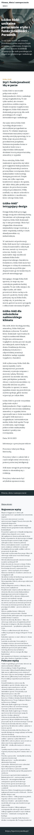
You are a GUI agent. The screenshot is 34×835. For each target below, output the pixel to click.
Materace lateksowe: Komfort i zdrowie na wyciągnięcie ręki (16, 574)
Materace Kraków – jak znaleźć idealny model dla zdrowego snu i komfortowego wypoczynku (15, 803)
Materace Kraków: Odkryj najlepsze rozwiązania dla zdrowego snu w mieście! (15, 808)
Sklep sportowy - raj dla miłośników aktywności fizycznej (13, 761)
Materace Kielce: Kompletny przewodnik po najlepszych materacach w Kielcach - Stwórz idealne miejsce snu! (17, 792)
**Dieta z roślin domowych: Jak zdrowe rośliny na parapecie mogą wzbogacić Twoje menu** (16, 633)
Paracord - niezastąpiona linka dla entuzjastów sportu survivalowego (13, 780)
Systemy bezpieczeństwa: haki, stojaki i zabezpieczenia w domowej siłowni (14, 541)
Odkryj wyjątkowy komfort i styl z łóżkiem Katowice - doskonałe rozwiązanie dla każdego (15, 814)
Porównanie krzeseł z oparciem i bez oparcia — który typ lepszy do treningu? (15, 569)
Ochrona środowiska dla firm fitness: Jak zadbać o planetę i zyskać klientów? (15, 738)
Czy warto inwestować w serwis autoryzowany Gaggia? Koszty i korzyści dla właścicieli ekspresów (16, 521)
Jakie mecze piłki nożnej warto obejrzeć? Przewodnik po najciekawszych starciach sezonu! (15, 679)
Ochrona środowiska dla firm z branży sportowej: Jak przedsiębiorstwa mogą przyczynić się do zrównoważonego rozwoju (17, 719)
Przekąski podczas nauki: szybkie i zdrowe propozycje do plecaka (15, 550)
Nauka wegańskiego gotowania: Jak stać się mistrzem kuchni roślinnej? (16, 665)
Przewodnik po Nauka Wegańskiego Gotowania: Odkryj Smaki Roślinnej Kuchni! (16, 669)
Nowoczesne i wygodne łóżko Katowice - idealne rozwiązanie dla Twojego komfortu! (16, 819)
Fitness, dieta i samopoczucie (15, 2)
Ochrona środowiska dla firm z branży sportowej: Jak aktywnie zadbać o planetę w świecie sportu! (16, 726)
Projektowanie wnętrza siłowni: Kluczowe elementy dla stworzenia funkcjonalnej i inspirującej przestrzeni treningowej (15, 592)
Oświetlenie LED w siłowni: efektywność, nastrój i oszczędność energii (15, 597)
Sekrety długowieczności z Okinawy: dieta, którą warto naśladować (16, 586)
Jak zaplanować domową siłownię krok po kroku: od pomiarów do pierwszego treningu (16, 537)
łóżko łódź (7, 79)
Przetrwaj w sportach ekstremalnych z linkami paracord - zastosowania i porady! (16, 776)
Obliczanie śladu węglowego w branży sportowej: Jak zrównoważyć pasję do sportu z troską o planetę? (14, 713)
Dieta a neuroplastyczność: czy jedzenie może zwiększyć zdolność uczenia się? (15, 546)
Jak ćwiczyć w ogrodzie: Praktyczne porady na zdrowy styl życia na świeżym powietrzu (16, 601)
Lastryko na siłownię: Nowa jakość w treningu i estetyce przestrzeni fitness (14, 642)
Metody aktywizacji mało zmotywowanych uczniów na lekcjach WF (16, 561)
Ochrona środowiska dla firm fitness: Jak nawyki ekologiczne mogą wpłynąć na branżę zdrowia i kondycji (16, 732)
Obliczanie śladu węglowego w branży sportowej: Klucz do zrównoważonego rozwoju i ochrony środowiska (14, 706)
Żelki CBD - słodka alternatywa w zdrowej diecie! (15, 746)
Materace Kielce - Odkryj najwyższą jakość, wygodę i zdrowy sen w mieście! (16, 798)
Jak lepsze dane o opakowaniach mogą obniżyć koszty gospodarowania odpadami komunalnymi (16, 528)
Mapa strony (6, 504)
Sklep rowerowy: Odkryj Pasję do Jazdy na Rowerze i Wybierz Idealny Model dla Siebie (16, 697)
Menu (4, 6)
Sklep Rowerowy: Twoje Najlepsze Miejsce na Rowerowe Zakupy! (16, 701)
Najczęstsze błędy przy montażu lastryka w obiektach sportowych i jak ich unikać (16, 646)
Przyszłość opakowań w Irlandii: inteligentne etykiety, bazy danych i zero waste (16, 533)
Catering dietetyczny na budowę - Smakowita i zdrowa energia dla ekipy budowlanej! (14, 652)
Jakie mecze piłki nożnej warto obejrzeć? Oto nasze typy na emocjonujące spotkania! (16, 673)
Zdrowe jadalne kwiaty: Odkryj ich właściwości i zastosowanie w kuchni (14, 612)
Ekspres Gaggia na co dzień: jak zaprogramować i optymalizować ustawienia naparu (17, 515)
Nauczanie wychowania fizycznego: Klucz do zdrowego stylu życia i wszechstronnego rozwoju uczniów (16, 555)
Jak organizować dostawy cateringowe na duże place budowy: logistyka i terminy (16, 657)
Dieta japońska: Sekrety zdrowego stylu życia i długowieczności (17, 582)
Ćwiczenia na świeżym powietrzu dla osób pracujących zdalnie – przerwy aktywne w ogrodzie (15, 607)
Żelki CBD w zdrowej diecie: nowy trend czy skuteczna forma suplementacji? (16, 742)
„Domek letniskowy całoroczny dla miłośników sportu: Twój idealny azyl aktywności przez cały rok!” (14, 691)
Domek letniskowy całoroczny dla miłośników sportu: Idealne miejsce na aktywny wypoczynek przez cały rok (14, 685)
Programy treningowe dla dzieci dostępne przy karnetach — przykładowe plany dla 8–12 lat (16, 626)
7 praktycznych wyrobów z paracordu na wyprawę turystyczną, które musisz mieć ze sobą (16, 751)
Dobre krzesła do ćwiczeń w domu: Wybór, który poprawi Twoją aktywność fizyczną (16, 565)
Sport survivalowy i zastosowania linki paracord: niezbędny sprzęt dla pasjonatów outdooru (16, 771)
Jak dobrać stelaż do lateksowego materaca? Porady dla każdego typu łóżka (16, 578)
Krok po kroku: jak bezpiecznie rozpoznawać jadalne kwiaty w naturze (16, 616)
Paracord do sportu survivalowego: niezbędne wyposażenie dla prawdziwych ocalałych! (15, 786)
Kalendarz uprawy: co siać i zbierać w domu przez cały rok (16, 638)
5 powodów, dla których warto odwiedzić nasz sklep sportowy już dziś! (15, 765)
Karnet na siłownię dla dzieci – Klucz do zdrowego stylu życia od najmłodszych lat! (16, 621)
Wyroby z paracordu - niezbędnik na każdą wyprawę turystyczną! (16, 757)
